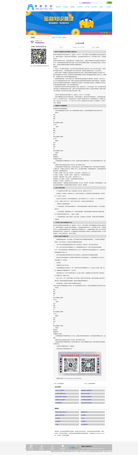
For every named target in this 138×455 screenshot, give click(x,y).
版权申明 (61, 451)
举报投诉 (53, 451)
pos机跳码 (83, 421)
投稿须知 (69, 451)
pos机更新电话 (60, 383)
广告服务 (65, 451)
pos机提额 (83, 415)
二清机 (82, 418)
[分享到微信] (78, 447)
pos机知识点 (63, 37)
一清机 (57, 424)
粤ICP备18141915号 (108, 451)
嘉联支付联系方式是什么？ (61, 412)
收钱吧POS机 (84, 412)
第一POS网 (58, 37)
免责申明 (57, 451)
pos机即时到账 (84, 424)
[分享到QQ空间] (73, 447)
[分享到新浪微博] (75, 447)
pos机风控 (57, 418)
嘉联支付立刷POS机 (59, 415)
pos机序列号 (58, 421)
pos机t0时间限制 (91, 383)
